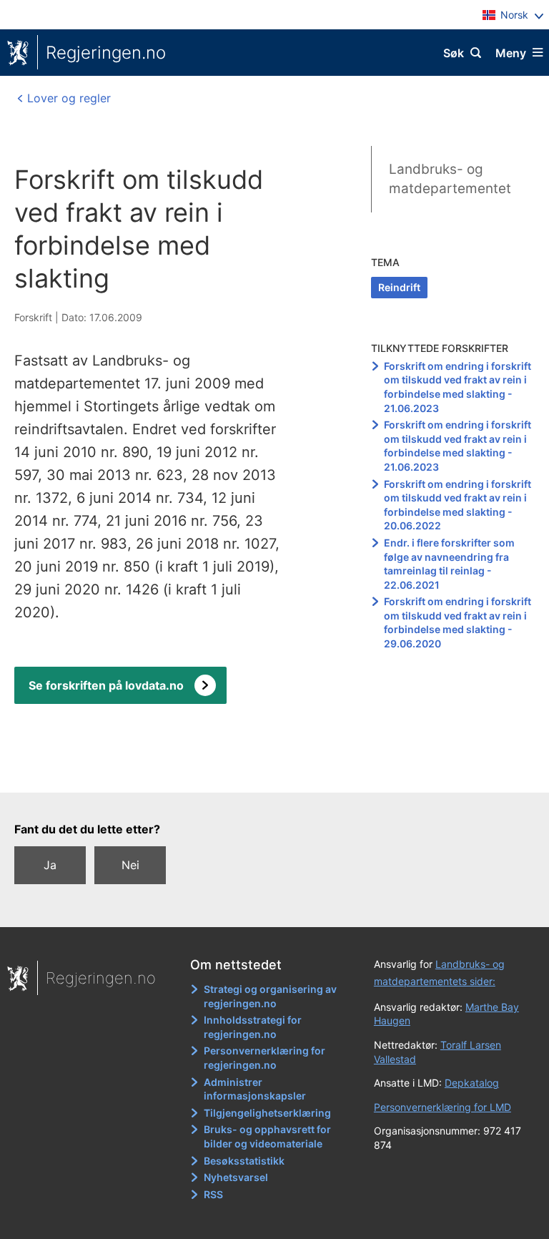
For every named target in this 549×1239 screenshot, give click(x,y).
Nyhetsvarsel (236, 1177)
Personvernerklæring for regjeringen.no (264, 1057)
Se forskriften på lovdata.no (106, 685)
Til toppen (267, 771)
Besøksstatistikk (244, 1161)
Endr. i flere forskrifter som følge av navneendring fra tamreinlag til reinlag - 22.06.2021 (449, 564)
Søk (453, 53)
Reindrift (399, 287)
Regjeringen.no (106, 52)
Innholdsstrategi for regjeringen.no (253, 1027)
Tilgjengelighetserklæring (267, 1113)
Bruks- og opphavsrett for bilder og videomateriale (267, 1136)
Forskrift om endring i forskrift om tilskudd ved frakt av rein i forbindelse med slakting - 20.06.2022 (457, 505)
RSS (213, 1194)
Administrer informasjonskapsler (255, 1089)
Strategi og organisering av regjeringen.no (270, 996)
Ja (50, 865)
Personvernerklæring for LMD (442, 1107)
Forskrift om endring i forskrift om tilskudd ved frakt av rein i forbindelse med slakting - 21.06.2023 (457, 387)
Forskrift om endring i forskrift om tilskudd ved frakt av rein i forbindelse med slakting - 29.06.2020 (457, 622)
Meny (510, 53)
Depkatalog (472, 1083)
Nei (130, 865)
